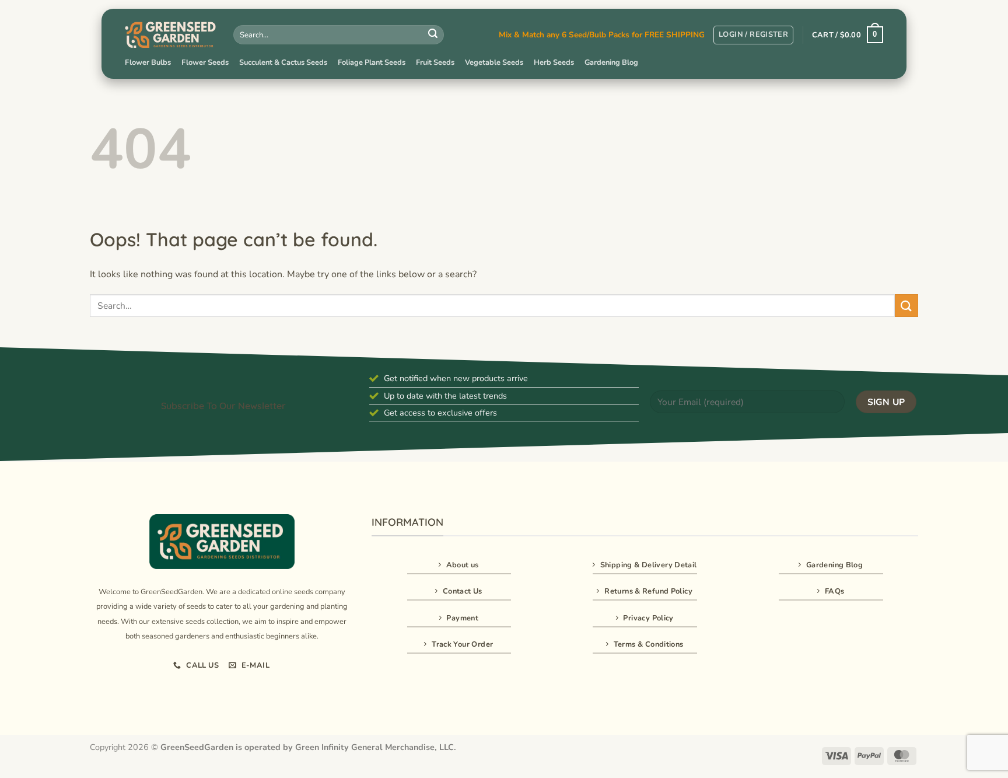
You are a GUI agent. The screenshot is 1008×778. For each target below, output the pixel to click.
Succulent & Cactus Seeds (283, 62)
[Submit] (433, 35)
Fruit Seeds (435, 62)
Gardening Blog (611, 62)
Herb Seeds (554, 62)
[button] (753, 35)
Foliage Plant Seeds (371, 62)
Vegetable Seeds (494, 62)
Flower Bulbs (148, 62)
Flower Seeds (205, 62)
